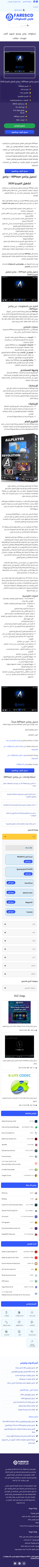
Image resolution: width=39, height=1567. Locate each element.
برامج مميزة (33, 1416)
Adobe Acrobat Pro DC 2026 (10, 1257)
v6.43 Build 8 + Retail (27, 1127)
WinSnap (4, 1193)
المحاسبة (6, 1335)
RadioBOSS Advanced (8, 1234)
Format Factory (6, 1156)
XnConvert (5, 1216)
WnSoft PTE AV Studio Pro (10, 1210)
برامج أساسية (32, 1335)
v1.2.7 (31, 1222)
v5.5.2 (31, 1133)
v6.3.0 (31, 1193)
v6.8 (32, 1269)
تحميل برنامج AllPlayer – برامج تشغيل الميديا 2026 (19, 81)
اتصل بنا (35, 6)
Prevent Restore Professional (11, 1263)
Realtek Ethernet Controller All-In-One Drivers (16, 1294)
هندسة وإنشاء (19, 1315)
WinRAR (4, 1144)
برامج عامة (32, 1315)
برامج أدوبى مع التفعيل (29, 1390)
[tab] (19, 837)
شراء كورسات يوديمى (14, 1)
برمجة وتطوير (19, 1325)
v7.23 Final (30, 1144)
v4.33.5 (31, 1169)
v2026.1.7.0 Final (28, 1287)
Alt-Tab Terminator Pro (9, 1269)
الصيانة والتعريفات (32, 1345)
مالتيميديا (32, 1325)
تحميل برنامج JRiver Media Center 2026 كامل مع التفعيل (19, 1026)
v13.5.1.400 (30, 1139)
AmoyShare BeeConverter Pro (11, 1228)
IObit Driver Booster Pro (9, 1138)
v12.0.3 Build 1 (29, 1210)
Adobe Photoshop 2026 (9, 1121)
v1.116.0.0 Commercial (27, 1216)
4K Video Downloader (8, 1169)
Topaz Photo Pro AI (7, 1287)
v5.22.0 (31, 1156)
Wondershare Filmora (8, 1150)
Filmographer (6, 1222)
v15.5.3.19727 (29, 1150)
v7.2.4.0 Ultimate (28, 1234)
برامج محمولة (6, 1325)
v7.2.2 (31, 1281)
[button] (32, 33)
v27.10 (31, 1121)
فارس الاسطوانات (22, 764)
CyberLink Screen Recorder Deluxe (12, 1204)
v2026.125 (30, 1263)
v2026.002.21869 (28, 1251)
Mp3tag (4, 1198)
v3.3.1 (31, 1228)
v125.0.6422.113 (28, 1175)
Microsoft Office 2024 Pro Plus (11, 1164)
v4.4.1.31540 (29, 1204)
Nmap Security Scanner (9, 1275)
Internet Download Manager (10, 1127)
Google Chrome (6, 1175)
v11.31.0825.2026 (7, 1292)
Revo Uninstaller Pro (8, 1133)
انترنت (19, 1335)
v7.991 (31, 1275)
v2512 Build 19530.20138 (9, 1161)
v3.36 (31, 1199)
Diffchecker (5, 1281)
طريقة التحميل (27, 1)
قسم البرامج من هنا (13, 740)
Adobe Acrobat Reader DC (9, 1251)
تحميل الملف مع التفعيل (19, 132)
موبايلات (7, 1315)
